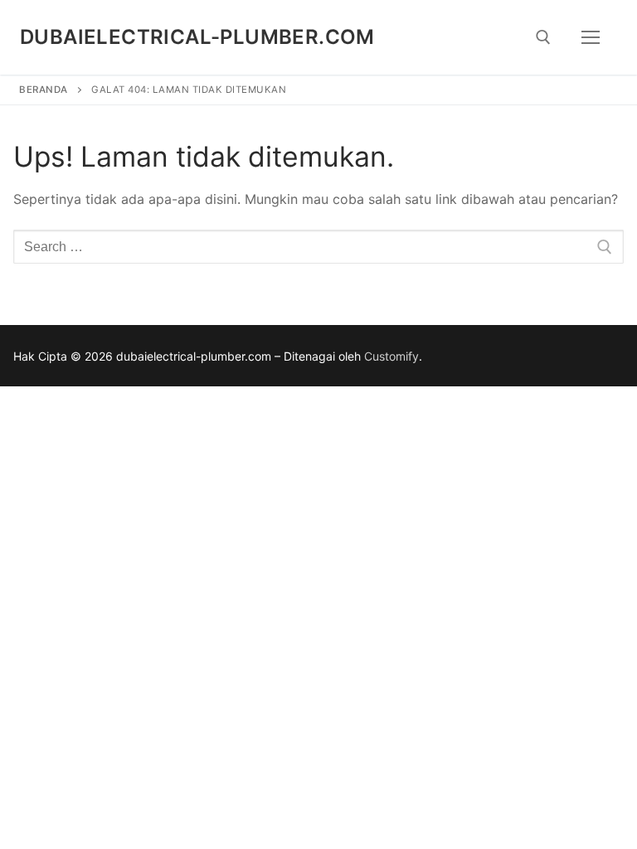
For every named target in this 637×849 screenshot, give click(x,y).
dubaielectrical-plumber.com (197, 37)
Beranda (43, 89)
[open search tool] (543, 37)
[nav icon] (590, 37)
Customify (391, 356)
